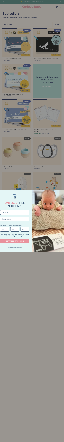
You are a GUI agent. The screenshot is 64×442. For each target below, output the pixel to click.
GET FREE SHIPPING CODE (15, 241)
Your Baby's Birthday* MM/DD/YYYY (11, 225)
